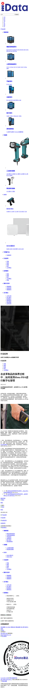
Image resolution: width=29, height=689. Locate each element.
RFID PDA (10, 208)
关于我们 (6, 292)
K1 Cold (9, 100)
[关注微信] (4, 636)
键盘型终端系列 (11, 46)
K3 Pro (18, 49)
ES (4, 26)
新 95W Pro (9, 51)
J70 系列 (10, 175)
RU (4, 19)
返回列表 (3, 498)
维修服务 (9, 286)
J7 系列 (13, 191)
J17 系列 (18, 174)
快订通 (22, 627)
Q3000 (8, 211)
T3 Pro (25, 67)
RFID (5, 194)
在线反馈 (9, 288)
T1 (9, 67)
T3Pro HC (15, 116)
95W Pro (15, 51)
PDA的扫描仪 (4, 444)
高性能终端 (10, 129)
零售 (8, 261)
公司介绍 (9, 296)
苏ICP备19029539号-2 (6, 679)
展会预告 (9, 302)
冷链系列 (9, 97)
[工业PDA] (14, 10)
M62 (8, 68)
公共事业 (9, 267)
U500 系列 (15, 249)
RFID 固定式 (11, 246)
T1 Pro (11, 67)
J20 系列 (9, 174)
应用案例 (6, 270)
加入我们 (9, 297)
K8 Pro (21, 49)
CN (4, 17)
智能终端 (6, 32)
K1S (8, 49)
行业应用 (6, 258)
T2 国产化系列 (10, 131)
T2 (16, 67)
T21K (18, 67)
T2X (26, 211)
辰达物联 (3, 627)
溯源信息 (13, 627)
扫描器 (5, 135)
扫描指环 (9, 255)
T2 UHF (16, 211)
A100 (22, 249)
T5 (7, 67)
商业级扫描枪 (11, 188)
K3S (10, 49)
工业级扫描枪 (11, 171)
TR (4, 23)
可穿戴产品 (7, 252)
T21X (21, 67)
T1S (14, 67)
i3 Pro (27, 49)
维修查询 (9, 289)
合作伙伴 (9, 303)
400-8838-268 (4, 633)
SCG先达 (8, 627)
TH (4, 21)
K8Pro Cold (18, 100)
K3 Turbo (13, 49)
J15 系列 (9, 191)
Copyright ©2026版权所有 (9, 678)
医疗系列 (9, 113)
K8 (24, 49)
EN (4, 18)
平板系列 (9, 81)
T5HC (20, 116)
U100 (19, 249)
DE (4, 25)
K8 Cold (13, 100)
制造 (8, 264)
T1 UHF (12, 211)
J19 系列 (13, 174)
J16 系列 (22, 174)
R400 (8, 249)
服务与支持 (7, 283)
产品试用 (3, 29)
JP (4, 22)
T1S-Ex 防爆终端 (18, 131)
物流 (8, 263)
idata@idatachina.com (6, 634)
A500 (10, 249)
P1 (7, 84)
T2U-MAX (21, 211)
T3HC (11, 116)
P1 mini (10, 84)
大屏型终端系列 (11, 64)
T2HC (8, 116)
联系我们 (9, 299)
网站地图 (4, 681)
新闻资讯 (9, 300)
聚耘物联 (18, 627)
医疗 (8, 266)
